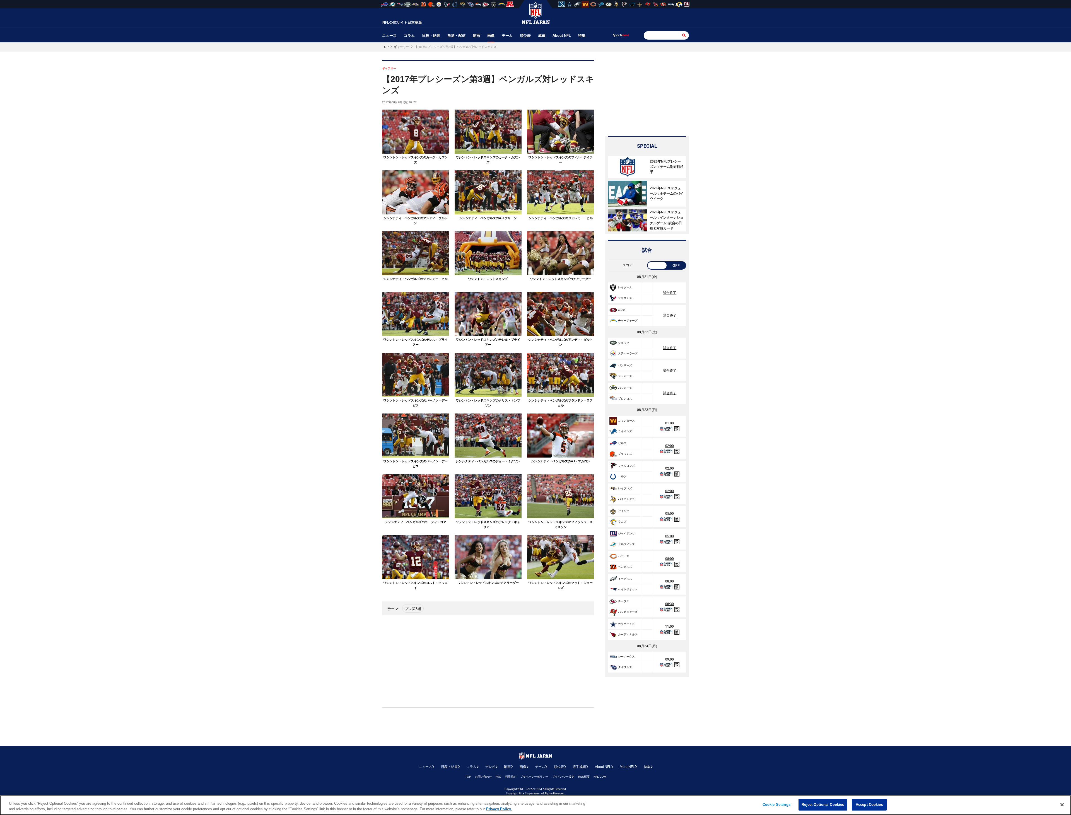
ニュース (389, 35)
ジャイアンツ (626, 533)
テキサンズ (625, 297)
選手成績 (579, 767)
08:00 (669, 559)
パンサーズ (625, 365)
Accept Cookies (869, 804)
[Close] (1062, 805)
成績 (541, 35)
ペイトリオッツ (628, 589)
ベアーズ (623, 556)
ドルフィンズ (626, 544)
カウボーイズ (626, 623)
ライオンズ (625, 431)
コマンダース (626, 420)
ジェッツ (623, 342)
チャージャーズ (628, 320)
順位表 (525, 35)
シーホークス (626, 656)
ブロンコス (625, 398)
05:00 (669, 514)
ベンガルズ (625, 566)
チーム (507, 35)
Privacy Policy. (499, 809)
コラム (409, 35)
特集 (581, 35)
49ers (621, 309)
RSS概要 (584, 776)
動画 (476, 35)
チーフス (623, 601)
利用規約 (510, 776)
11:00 (669, 626)
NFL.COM (600, 776)
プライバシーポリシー (534, 776)
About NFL (562, 35)
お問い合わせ (483, 776)
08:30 (669, 604)
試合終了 (669, 293)
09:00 (669, 659)
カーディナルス (628, 634)
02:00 (669, 446)
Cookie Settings (776, 804)
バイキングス (626, 498)
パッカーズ (625, 388)
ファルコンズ (626, 465)
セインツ (623, 510)
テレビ (490, 767)
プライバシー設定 (563, 776)
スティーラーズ (628, 353)
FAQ (498, 776)
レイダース (625, 287)
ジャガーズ (625, 376)
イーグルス (625, 578)
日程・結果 (431, 35)
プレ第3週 (413, 609)
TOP (468, 776)
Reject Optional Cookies (823, 804)
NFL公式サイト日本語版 (402, 22)
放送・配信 (456, 35)
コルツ (622, 476)
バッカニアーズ (628, 611)
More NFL (627, 767)
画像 (491, 35)
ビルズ (622, 443)
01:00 (669, 423)
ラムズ (622, 521)
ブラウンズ (625, 453)
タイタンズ (625, 667)
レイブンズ (625, 488)
